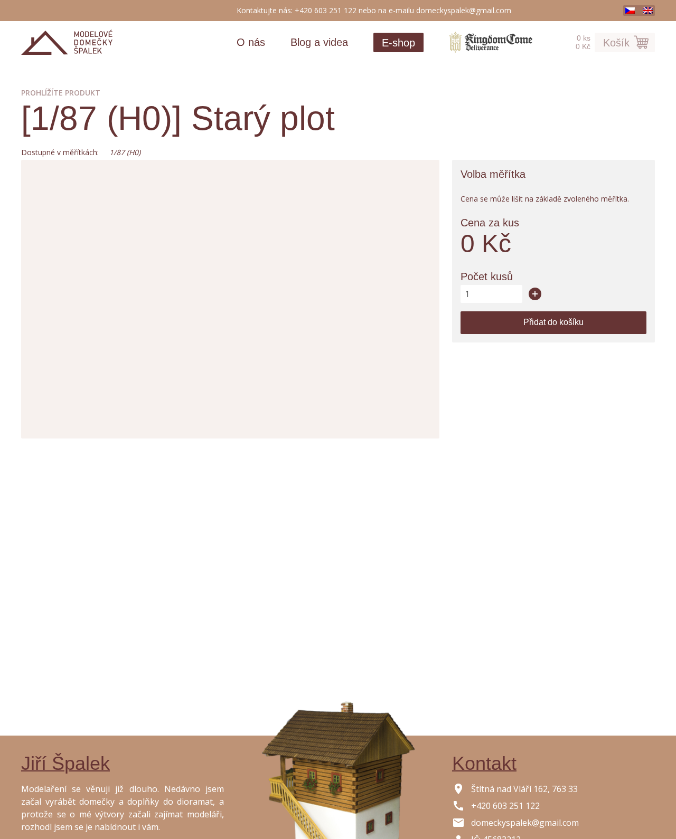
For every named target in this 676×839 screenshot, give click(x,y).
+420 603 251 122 (325, 10)
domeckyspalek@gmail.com (463, 10)
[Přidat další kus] (535, 294)
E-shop (398, 43)
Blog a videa (319, 42)
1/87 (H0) (124, 152)
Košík (616, 43)
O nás (251, 42)
